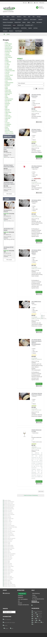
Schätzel (6, 114)
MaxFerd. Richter (8, 91)
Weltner (6, 127)
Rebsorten (11, 31)
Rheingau (39, 16)
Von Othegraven (8, 124)
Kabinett (24, 22)
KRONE (6, 88)
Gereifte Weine (24, 28)
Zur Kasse (31, 2)
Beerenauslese (39, 22)
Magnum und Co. (16, 28)
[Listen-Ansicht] (36, 89)
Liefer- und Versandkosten (23, 599)
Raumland (7, 105)
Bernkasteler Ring (8, 51)
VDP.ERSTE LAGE (20, 25)
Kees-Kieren (7, 85)
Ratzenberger (7, 103)
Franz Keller (7, 72)
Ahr (3, 16)
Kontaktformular (7, 593)
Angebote (30, 28)
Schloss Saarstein (8, 117)
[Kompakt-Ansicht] (34, 89)
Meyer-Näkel (7, 94)
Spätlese (28, 22)
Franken (13, 16)
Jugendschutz (20, 595)
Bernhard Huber (8, 50)
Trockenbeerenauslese (7, 25)
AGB (19, 601)
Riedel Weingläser (18, 31)
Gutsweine (26, 19)
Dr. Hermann (7, 64)
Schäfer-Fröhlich (8, 112)
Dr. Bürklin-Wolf (8, 61)
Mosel (25, 16)
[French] (43, 317)
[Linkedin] (11, 628)
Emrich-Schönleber (8, 69)
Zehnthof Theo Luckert (9, 133)
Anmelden (42, 2)
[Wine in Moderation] (7, 619)
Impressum (20, 603)
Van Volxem (7, 122)
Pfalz (34, 16)
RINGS (6, 108)
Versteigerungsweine (7, 28)
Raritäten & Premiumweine (8, 22)
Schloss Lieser (7, 115)
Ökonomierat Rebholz (9, 99)
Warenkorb (39, 156)
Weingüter (5, 608)
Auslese (33, 22)
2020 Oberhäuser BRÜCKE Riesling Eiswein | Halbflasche (36, 252)
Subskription (5, 31)
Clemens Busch (8, 55)
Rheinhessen (5, 19)
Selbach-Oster (7, 118)
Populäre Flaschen (8, 136)
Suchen (25, 2)
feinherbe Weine (18, 22)
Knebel (6, 87)
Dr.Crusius (7, 67)
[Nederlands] (43, 318)
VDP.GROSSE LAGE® (29, 25)
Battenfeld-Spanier (8, 48)
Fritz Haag (7, 73)
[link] (37, 7)
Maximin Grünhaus (8, 93)
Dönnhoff (7, 60)
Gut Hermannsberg (8, 79)
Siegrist (6, 119)
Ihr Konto (36, 2)
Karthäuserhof (7, 84)
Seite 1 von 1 (41, 88)
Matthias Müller (8, 90)
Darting (6, 58)
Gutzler (6, 81)
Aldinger (6, 42)
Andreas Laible (8, 45)
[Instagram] (6, 628)
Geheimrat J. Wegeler (9, 75)
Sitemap (33, 595)
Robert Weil (7, 109)
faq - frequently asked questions (38, 599)
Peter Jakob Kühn (8, 100)
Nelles (6, 96)
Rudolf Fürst (7, 111)
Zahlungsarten (20, 597)
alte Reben (35, 28)
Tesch (6, 121)
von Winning (7, 125)
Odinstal (6, 97)
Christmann (7, 54)
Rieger (6, 106)
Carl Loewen (7, 52)
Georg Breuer (7, 76)
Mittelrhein (19, 16)
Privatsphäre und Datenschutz (23, 604)
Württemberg (12, 19)
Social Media (34, 597)
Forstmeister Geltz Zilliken (10, 70)
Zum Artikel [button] (39, 122)
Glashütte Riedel (8, 78)
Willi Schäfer (7, 130)
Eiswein (14, 25)
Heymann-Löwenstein (9, 82)
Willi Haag (7, 128)
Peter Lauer (7, 102)
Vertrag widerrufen (22, 593)
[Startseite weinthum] (9, 8)
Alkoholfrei (40, 19)
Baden (8, 16)
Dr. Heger (7, 63)
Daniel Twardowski (8, 57)
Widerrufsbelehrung (36, 593)
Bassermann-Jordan (8, 47)
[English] (43, 315)
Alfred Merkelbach (8, 44)
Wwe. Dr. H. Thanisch (9, 131)
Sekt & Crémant (33, 19)
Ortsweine (19, 19)
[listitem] (37, 612)
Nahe (29, 16)
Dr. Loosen (7, 66)
